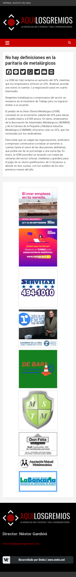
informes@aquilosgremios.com (21, 543)
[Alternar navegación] (7, 43)
